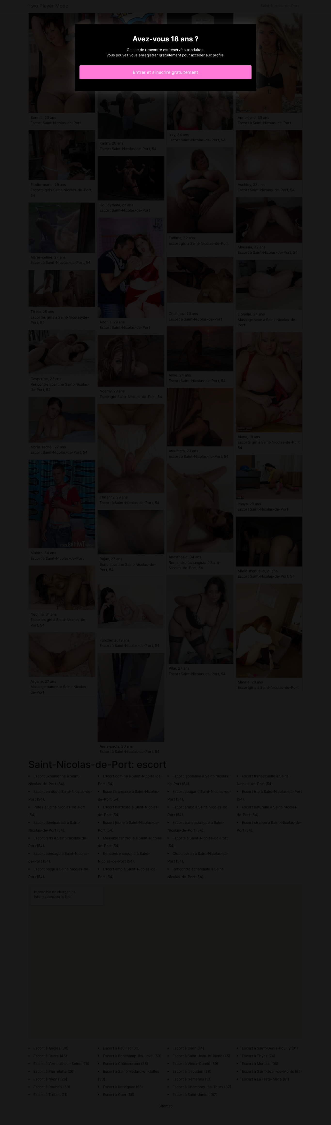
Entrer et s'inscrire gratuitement (165, 72)
